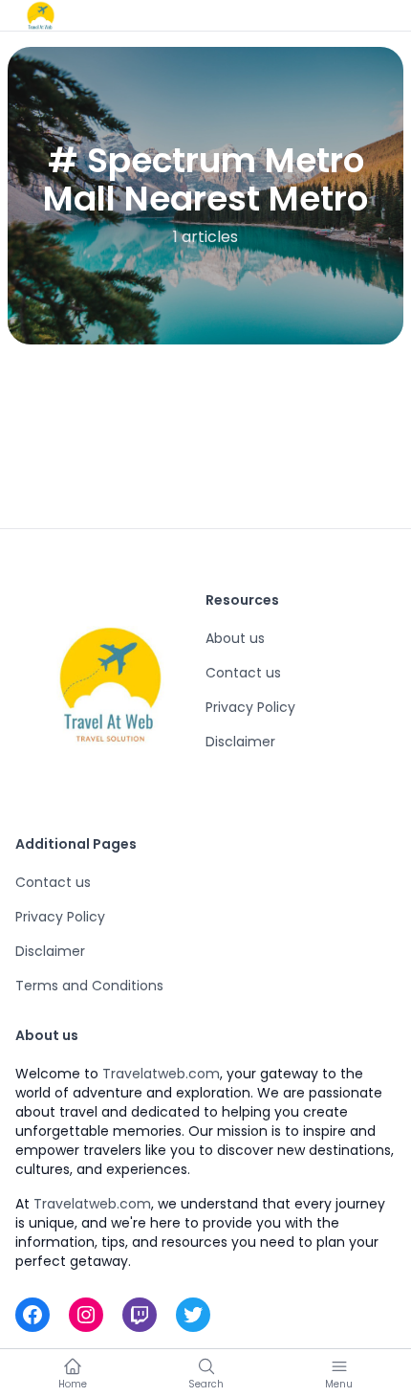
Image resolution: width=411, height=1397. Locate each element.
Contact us (243, 672)
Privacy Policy (250, 707)
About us (235, 638)
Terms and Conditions (89, 985)
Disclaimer (240, 741)
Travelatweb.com (161, 1073)
